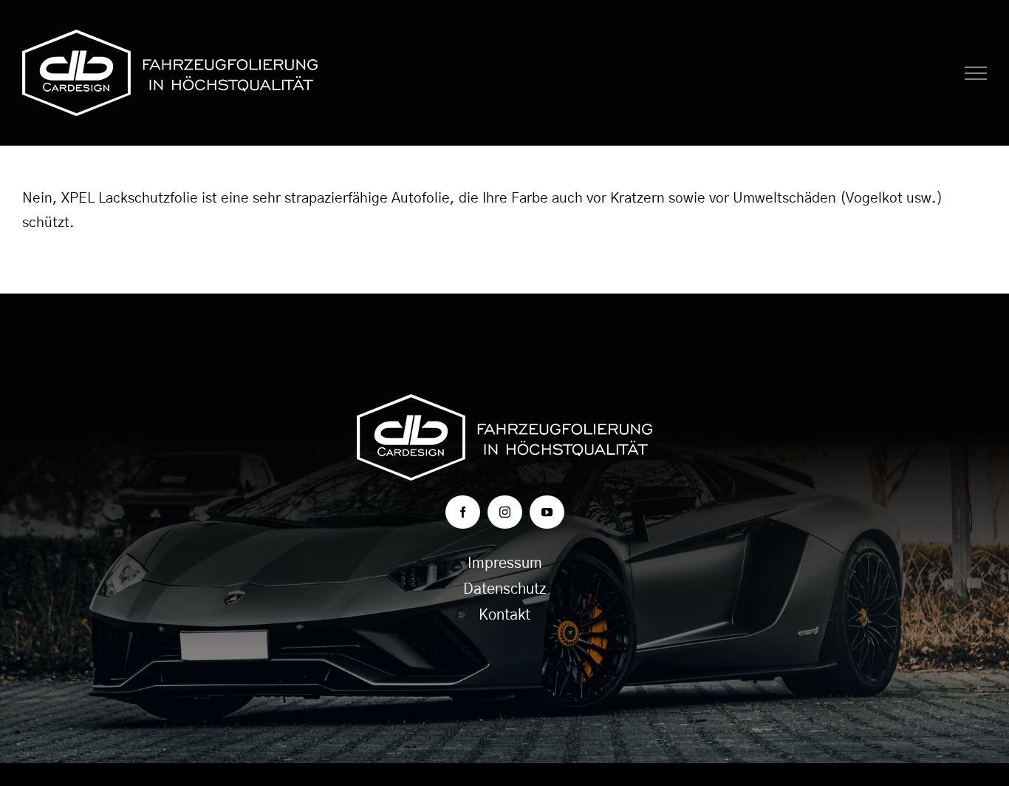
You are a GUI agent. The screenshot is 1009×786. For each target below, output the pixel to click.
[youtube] (547, 512)
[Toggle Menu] (976, 73)
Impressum (505, 563)
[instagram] (505, 512)
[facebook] (462, 512)
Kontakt (504, 615)
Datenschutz (505, 589)
